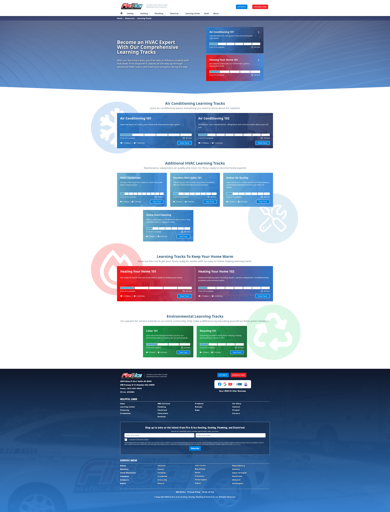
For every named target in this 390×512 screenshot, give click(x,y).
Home (119, 18)
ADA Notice (181, 492)
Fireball (236, 410)
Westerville (237, 476)
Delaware (124, 480)
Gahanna (162, 466)
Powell (198, 483)
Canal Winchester (128, 473)
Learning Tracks (144, 18)
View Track (184, 143)
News (197, 410)
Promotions (125, 413)
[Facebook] (220, 384)
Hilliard (161, 483)
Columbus (124, 476)
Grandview (162, 476)
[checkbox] (125, 439)
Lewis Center (200, 465)
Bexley (123, 466)
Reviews (198, 407)
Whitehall (236, 480)
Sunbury (236, 469)
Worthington (237, 483)
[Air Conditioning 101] (234, 34)
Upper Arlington (239, 473)
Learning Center (127, 407)
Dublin (123, 483)
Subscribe (195, 448)
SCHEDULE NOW (260, 7)
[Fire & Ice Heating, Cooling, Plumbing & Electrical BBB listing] (239, 384)
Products (199, 403)
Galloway (162, 473)
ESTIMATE (242, 7)
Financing (124, 410)
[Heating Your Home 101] (234, 62)
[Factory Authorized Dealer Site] (246, 384)
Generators (163, 413)
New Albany (200, 469)
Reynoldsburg (238, 466)
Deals (206, 13)
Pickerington (201, 480)
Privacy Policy (237, 444)
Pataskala (199, 476)
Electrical (162, 410)
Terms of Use (208, 492)
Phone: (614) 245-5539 (131, 388)
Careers (236, 413)
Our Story (236, 403)
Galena (161, 469)
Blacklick (124, 469)
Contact (236, 407)
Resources (129, 18)
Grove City (162, 480)
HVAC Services (164, 403)
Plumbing (162, 407)
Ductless (162, 416)
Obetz (198, 472)
